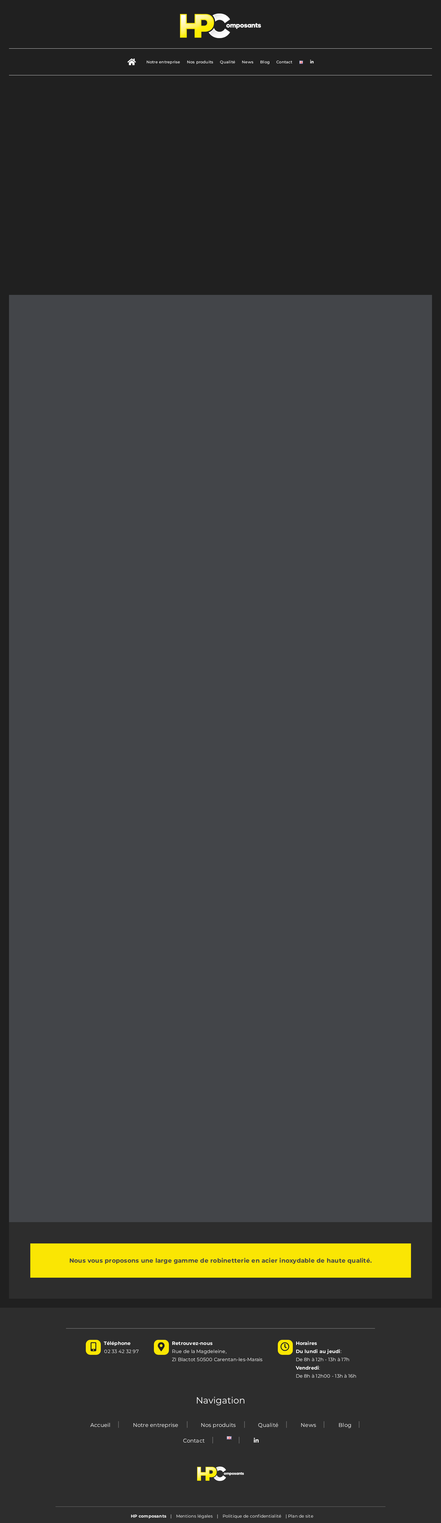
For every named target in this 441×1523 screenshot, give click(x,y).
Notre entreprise (155, 1425)
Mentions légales (194, 1516)
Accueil (100, 1425)
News (308, 1425)
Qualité (268, 1425)
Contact (194, 1440)
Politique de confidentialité (252, 1516)
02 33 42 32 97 (121, 1351)
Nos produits (218, 1425)
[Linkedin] (256, 1441)
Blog (344, 1425)
